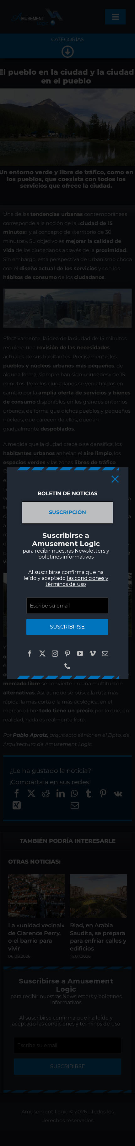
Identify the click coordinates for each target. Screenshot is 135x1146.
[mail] (105, 654)
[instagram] (55, 654)
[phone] (67, 666)
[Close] (115, 479)
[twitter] (42, 654)
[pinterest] (67, 654)
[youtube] (80, 654)
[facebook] (30, 654)
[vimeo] (92, 654)
